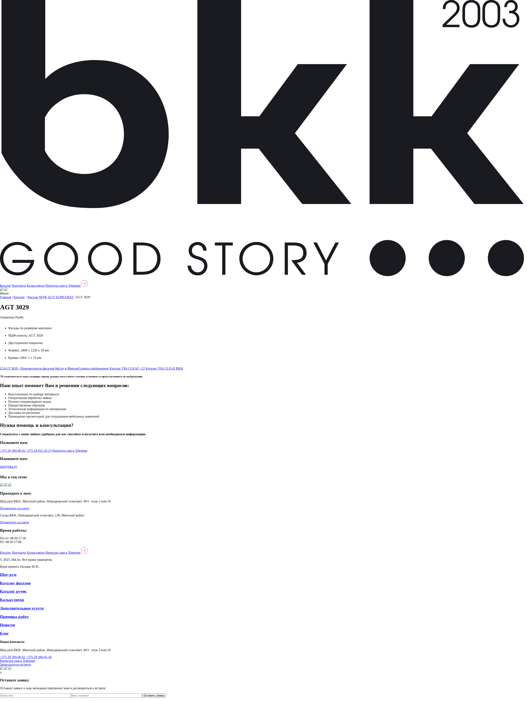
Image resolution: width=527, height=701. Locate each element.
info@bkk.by (8, 466)
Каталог (5, 285)
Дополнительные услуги (22, 608)
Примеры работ (14, 616)
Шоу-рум (8, 574)
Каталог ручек (13, 591)
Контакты (19, 285)
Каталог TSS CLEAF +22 (127, 368)
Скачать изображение (93, 368)
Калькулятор (35, 285)
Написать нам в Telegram (63, 285)
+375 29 (12, 450)
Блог (4, 633)
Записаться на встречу (15, 664)
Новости (7, 625)
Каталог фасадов (15, 583)
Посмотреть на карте (14, 508)
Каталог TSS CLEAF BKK (164, 368)
